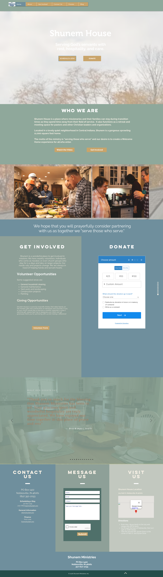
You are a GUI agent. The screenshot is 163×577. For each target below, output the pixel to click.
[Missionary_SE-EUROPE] (70, 459)
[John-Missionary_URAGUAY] (72, 459)
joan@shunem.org (31, 506)
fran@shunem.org (27, 521)
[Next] (151, 420)
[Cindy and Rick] (88, 459)
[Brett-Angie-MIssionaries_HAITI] (74, 459)
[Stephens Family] (86, 459)
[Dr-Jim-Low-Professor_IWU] (82, 459)
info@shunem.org (27, 512)
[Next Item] (144, 192)
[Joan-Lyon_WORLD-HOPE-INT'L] (76, 459)
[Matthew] (92, 459)
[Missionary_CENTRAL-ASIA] (78, 459)
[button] (65, 150)
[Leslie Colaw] (84, 459)
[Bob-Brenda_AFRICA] (80, 459)
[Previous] (12, 420)
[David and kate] (90, 459)
